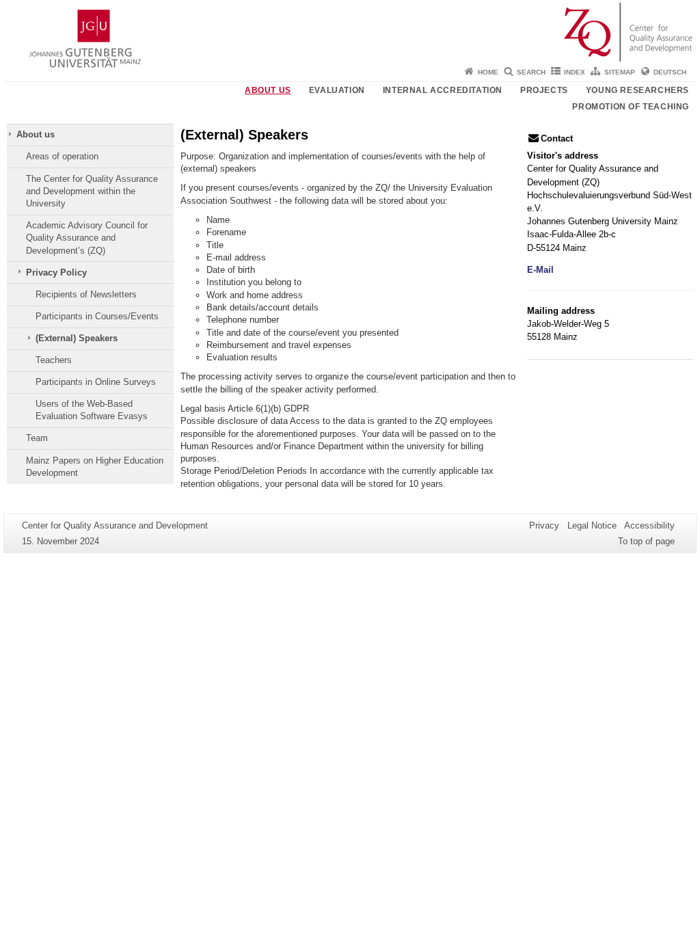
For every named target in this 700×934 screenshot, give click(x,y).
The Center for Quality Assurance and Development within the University (92, 191)
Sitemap (619, 72)
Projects (544, 90)
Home (488, 72)
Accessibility (649, 525)
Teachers (54, 360)
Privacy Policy (56, 272)
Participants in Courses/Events (97, 316)
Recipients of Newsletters (86, 294)
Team (37, 438)
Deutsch (670, 72)
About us (268, 90)
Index (574, 72)
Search (531, 72)
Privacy (544, 525)
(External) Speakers (77, 338)
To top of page (646, 541)
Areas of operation (62, 156)
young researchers (637, 90)
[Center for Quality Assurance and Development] (350, 31)
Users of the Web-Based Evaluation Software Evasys (92, 410)
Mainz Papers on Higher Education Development (94, 466)
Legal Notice (592, 525)
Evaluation (337, 90)
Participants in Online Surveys (96, 382)
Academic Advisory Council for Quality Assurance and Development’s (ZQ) (87, 238)
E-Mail (540, 270)
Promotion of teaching (630, 106)
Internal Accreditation (442, 90)
